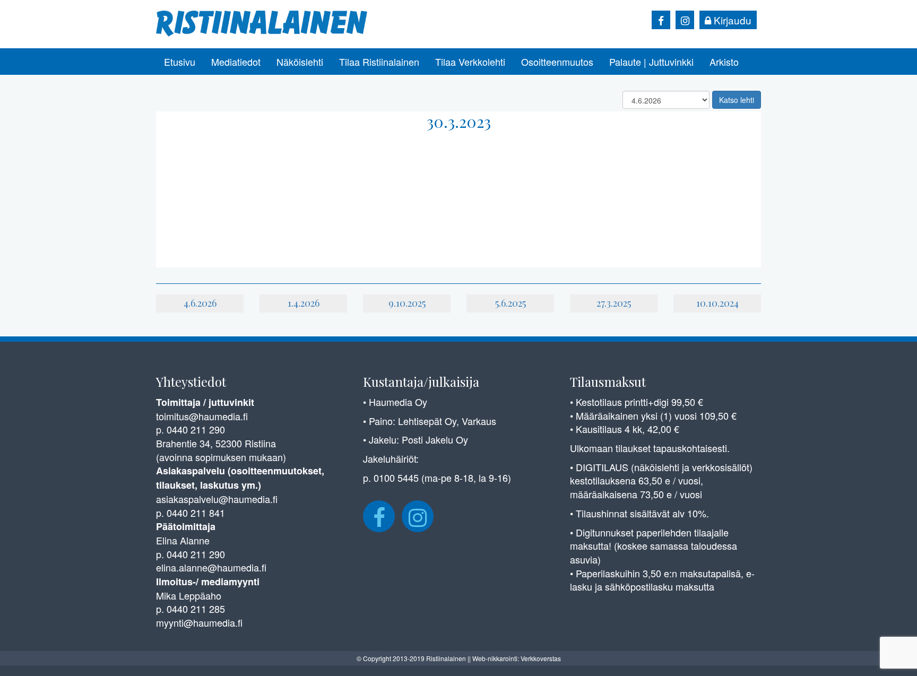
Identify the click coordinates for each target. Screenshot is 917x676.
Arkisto (724, 61)
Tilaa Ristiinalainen (379, 61)
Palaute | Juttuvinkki (651, 61)
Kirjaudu (731, 20)
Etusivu (179, 61)
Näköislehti (299, 61)
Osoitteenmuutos (557, 61)
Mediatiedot (236, 61)
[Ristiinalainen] (262, 22)
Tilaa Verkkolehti (470, 61)
